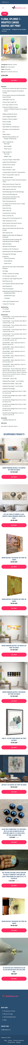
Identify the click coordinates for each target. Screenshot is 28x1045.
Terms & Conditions (18, 1040)
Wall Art (10, 64)
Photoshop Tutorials (9, 1011)
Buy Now (14, 80)
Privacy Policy (11, 1042)
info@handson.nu (5, 2)
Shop (4, 13)
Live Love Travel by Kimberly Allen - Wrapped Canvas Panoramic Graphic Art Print (14, 516)
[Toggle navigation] (3, 7)
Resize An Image (8, 1014)
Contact (10, 1040)
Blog (5, 1020)
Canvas (15, 64)
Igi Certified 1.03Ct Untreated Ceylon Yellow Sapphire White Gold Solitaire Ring (14, 969)
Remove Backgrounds (10, 1017)
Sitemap (18, 1042)
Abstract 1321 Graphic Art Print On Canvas (14, 785)
